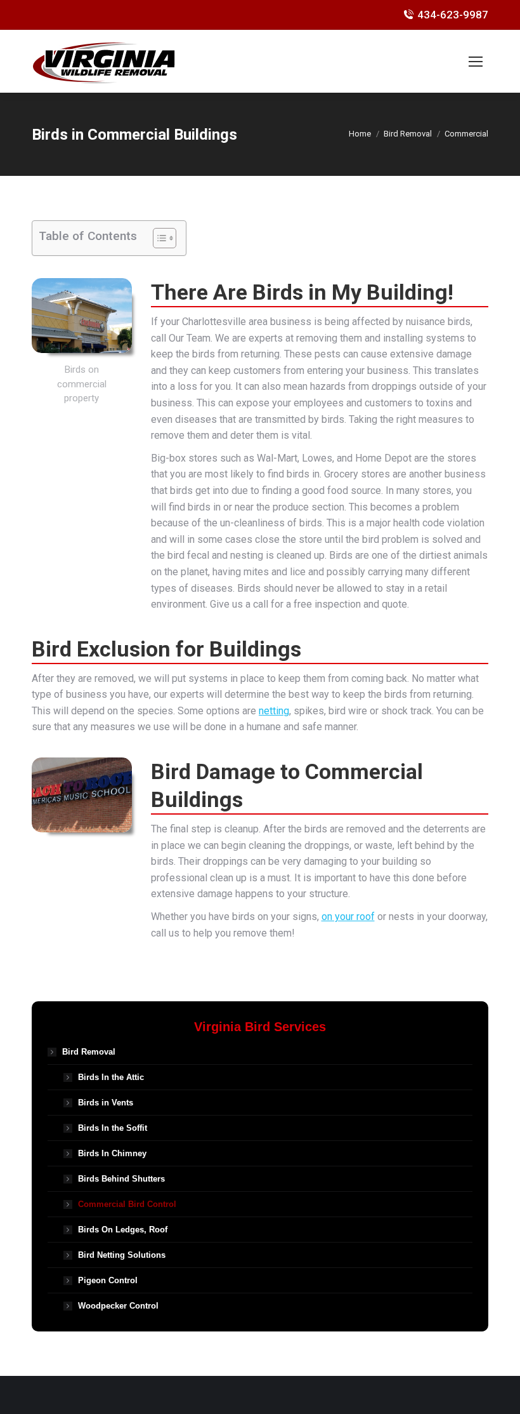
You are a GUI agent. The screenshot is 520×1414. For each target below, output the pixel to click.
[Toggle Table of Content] (158, 238)
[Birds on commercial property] (82, 315)
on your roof (348, 916)
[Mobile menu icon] (475, 61)
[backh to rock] (82, 794)
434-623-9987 (452, 14)
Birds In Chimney (112, 1153)
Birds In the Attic (111, 1077)
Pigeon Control (108, 1280)
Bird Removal (88, 1052)
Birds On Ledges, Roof (122, 1229)
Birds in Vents (105, 1102)
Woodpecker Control (118, 1306)
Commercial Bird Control (127, 1204)
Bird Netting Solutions (122, 1255)
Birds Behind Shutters (121, 1179)
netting (274, 711)
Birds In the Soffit (112, 1128)
